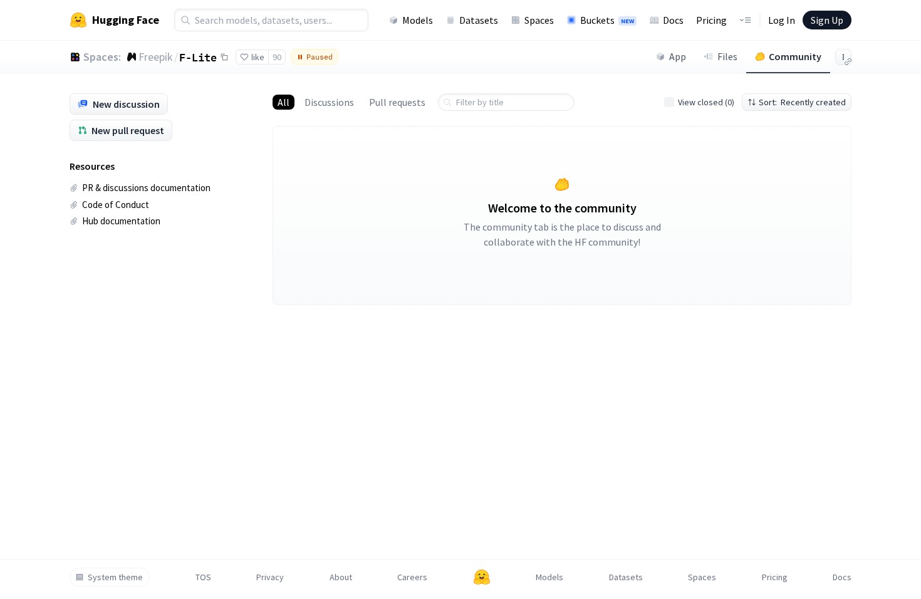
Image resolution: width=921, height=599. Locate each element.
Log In (781, 20)
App (677, 56)
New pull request (127, 130)
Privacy (270, 577)
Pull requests (397, 102)
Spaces (539, 20)
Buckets (607, 20)
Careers (412, 577)
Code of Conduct (115, 205)
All (283, 102)
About (341, 577)
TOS (203, 577)
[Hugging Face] (482, 577)
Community (795, 56)
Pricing (711, 20)
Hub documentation (121, 221)
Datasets (478, 20)
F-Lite (198, 57)
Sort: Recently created (802, 102)
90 (277, 57)
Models (417, 20)
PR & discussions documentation (146, 188)
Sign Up (827, 20)
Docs (673, 20)
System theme (115, 577)
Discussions (329, 102)
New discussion (126, 104)
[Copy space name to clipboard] (224, 57)
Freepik (155, 56)
